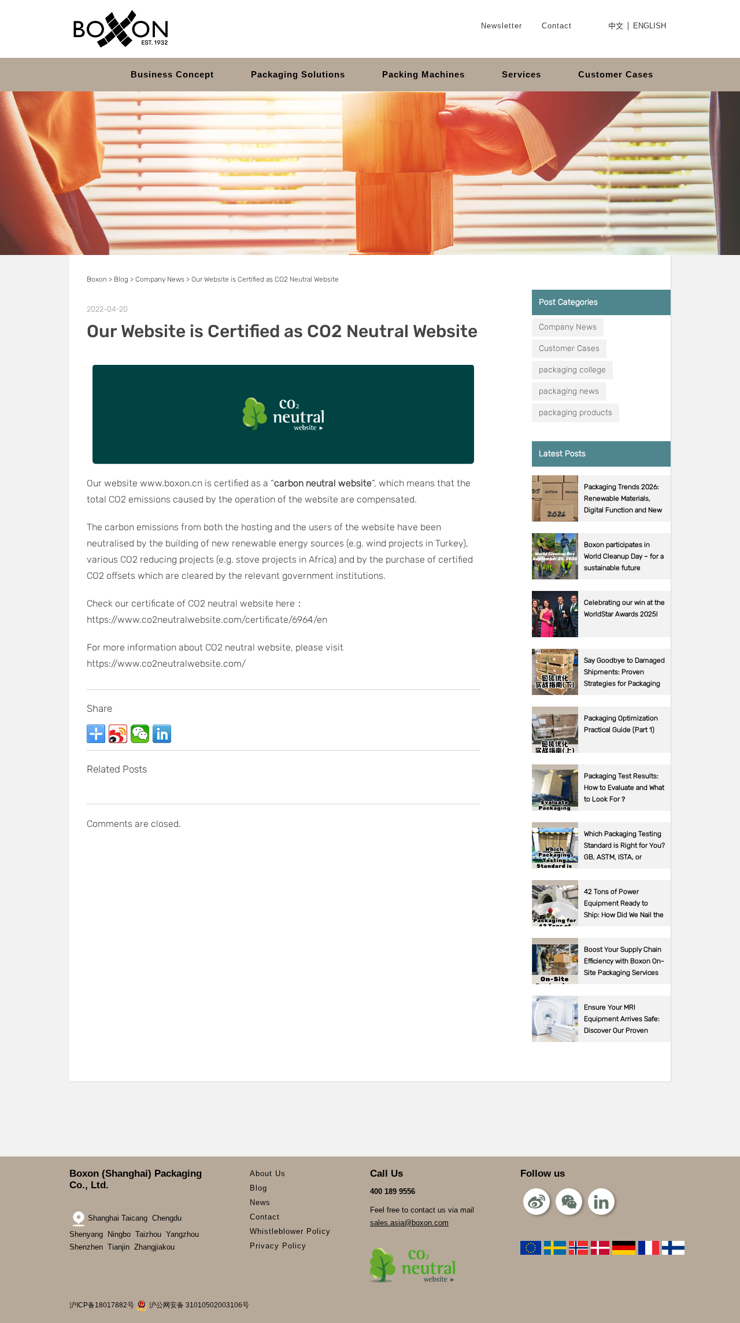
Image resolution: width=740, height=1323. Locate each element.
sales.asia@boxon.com (409, 1222)
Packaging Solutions (298, 74)
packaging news (569, 391)
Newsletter (501, 25)
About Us (268, 1173)
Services (521, 74)
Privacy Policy (278, 1245)
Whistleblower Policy (290, 1231)
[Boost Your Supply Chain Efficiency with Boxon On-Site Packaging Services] (601, 981)
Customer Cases (615, 74)
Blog (258, 1188)
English (649, 26)
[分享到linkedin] (162, 734)
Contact (557, 25)
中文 (615, 26)
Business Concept (172, 74)
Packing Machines (423, 74)
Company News (568, 327)
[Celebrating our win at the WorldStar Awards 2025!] (601, 635)
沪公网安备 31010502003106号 (198, 1305)
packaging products (575, 412)
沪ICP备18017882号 (101, 1305)
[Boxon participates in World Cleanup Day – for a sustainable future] (601, 577)
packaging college (572, 370)
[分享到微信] (140, 734)
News (260, 1202)
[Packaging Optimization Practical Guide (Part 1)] (601, 750)
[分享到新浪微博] (118, 734)
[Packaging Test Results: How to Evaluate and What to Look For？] (601, 808)
